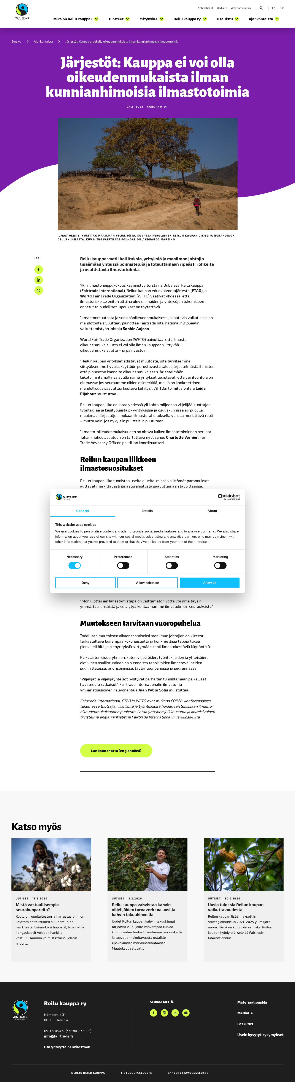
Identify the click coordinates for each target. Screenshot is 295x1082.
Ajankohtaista (43, 41)
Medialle (222, 7)
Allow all (209, 583)
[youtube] (186, 1012)
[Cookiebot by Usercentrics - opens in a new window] (221, 497)
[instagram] (164, 1012)
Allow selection (147, 583)
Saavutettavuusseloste (188, 1072)
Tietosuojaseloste (136, 1072)
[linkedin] (38, 280)
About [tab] (212, 511)
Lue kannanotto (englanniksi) (116, 750)
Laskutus (245, 1024)
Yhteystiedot (205, 7)
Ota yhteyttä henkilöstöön (67, 1047)
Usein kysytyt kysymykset (260, 1034)
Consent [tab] (82, 511)
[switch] (123, 565)
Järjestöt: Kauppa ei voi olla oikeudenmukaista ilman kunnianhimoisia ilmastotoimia (121, 41)
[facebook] (38, 269)
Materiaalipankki (240, 7)
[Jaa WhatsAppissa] (38, 290)
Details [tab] (147, 511)
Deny (85, 583)
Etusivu (16, 41)
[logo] (22, 11)
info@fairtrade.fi (58, 1036)
